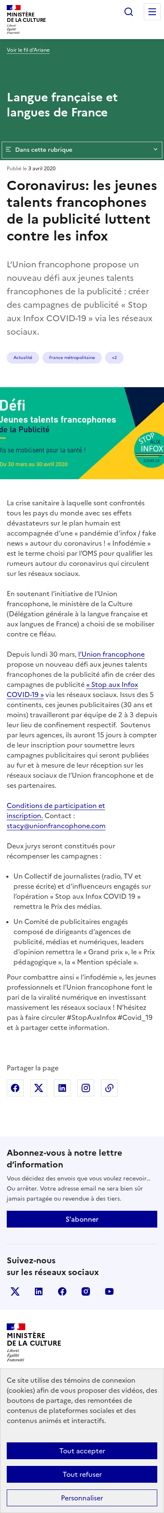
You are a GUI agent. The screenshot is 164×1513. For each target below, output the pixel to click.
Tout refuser (82, 1474)
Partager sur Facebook (15, 1088)
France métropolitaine (72, 357)
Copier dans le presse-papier (109, 1088)
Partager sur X (38, 1088)
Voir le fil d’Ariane (28, 50)
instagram (85, 1291)
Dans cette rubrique (43, 149)
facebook (62, 1291)
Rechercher (128, 11)
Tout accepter (82, 1451)
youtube (109, 1291)
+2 (114, 357)
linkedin (38, 1291)
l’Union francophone (111, 654)
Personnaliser (82, 1498)
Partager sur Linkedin (62, 1088)
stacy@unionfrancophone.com (56, 826)
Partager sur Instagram (85, 1088)
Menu (152, 11)
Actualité (22, 357)
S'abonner (82, 1219)
